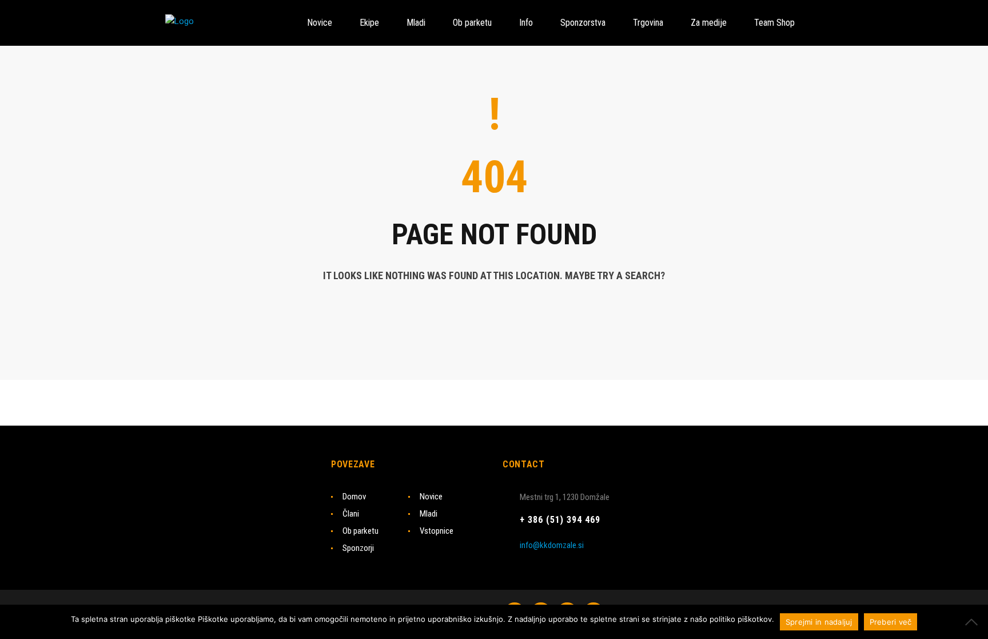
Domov (354, 496)
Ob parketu (360, 531)
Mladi (428, 514)
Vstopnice (436, 531)
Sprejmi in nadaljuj (819, 621)
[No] (973, 622)
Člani (350, 514)
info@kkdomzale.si (552, 545)
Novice (431, 496)
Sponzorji (358, 548)
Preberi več (891, 621)
